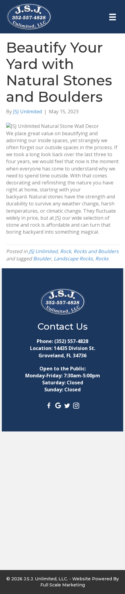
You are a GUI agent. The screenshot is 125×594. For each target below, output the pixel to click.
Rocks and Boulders (96, 251)
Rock (65, 251)
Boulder (42, 258)
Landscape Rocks (73, 258)
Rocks (102, 258)
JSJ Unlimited (43, 251)
